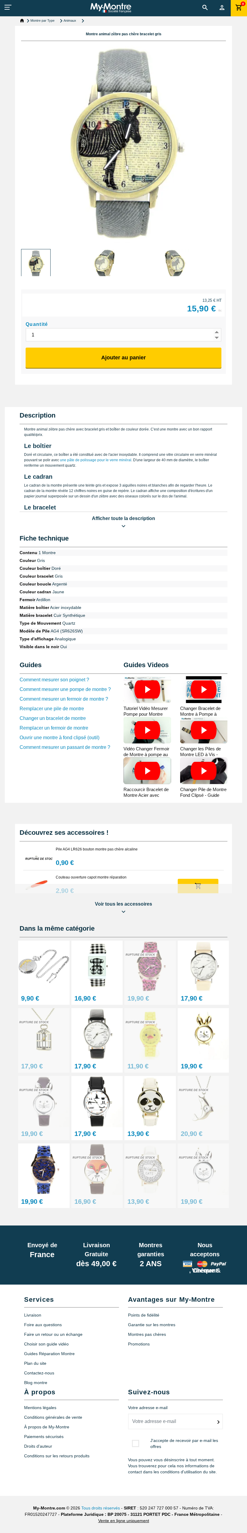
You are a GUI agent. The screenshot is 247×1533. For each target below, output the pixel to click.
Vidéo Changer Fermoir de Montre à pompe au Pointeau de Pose (146, 754)
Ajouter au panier (123, 358)
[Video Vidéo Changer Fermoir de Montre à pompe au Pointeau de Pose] (147, 730)
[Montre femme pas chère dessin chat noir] (97, 1033)
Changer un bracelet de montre (53, 718)
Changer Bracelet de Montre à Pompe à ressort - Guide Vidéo (201, 714)
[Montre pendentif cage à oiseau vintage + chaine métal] (44, 1033)
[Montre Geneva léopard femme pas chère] (44, 1169)
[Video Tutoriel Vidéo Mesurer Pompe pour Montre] (147, 689)
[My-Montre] (110, 8)
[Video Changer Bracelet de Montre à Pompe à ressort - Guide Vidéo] (204, 689)
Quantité (37, 324)
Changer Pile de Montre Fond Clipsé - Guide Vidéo (203, 795)
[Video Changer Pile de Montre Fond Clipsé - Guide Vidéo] (204, 770)
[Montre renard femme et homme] (97, 1169)
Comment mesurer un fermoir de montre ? (64, 699)
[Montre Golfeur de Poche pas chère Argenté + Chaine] (44, 965)
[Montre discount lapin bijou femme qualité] (44, 1101)
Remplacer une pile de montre (52, 708)
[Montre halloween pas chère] (97, 1101)
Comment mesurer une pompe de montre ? (65, 689)
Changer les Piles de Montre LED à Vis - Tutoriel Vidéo (200, 754)
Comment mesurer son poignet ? (54, 679)
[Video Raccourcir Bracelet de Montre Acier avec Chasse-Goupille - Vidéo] (147, 770)
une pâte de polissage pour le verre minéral (95, 460)
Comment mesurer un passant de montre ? (65, 747)
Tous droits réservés (100, 1508)
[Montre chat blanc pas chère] (150, 1169)
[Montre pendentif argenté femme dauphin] (203, 1101)
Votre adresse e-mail (147, 1407)
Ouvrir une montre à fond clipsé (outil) (59, 737)
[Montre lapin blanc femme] (203, 1169)
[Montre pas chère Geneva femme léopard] (150, 965)
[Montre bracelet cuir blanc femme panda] (150, 1101)
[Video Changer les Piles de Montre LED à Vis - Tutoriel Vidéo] (204, 730)
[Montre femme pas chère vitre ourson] (97, 965)
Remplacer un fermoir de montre (54, 727)
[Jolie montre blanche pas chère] (203, 1033)
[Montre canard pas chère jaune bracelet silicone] (150, 1033)
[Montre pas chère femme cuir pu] (203, 965)
